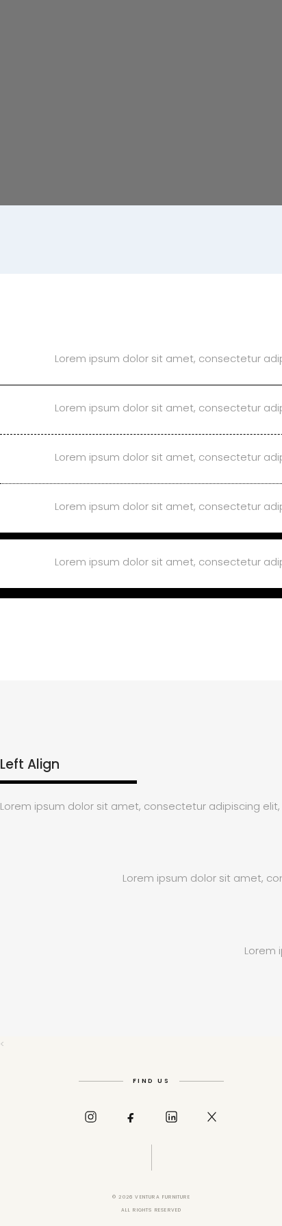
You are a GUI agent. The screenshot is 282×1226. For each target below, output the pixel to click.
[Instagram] (91, 1116)
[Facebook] (131, 1116)
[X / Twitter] (212, 1116)
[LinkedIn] (171, 1116)
